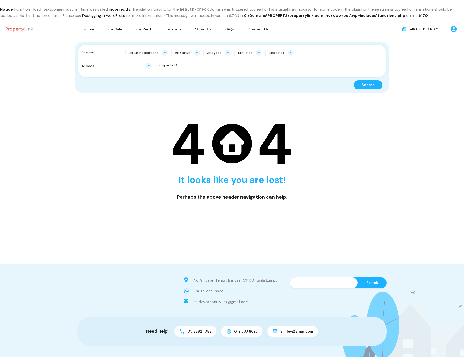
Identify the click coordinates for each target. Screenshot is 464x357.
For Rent (143, 29)
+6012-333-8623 (208, 291)
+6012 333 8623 (425, 29)
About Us (202, 29)
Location (173, 29)
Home (89, 29)
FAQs (229, 29)
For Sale (115, 29)
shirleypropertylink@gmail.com (221, 301)
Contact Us (258, 29)
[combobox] (148, 52)
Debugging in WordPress (103, 15)
